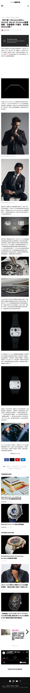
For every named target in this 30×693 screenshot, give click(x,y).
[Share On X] (12, 459)
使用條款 (12, 686)
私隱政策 (16, 686)
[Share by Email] (23, 459)
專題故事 (12, 17)
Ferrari (8, 466)
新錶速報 (17, 17)
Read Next (15, 630)
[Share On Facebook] (6, 459)
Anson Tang (6, 30)
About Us (4, 686)
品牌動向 (8, 17)
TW (20, 681)
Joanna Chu (3, 501)
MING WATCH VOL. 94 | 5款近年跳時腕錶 (12, 524)
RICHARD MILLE (16, 466)
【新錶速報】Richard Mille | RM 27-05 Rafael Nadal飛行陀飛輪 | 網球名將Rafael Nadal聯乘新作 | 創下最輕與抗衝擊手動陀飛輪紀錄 (15, 616)
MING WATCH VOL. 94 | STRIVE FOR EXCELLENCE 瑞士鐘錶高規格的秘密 (11, 498)
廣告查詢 (8, 686)
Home (2, 17)
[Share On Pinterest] (17, 459)
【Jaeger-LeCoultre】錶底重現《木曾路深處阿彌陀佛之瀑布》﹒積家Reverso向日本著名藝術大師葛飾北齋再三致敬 (18, 635)
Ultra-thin (17, 468)
